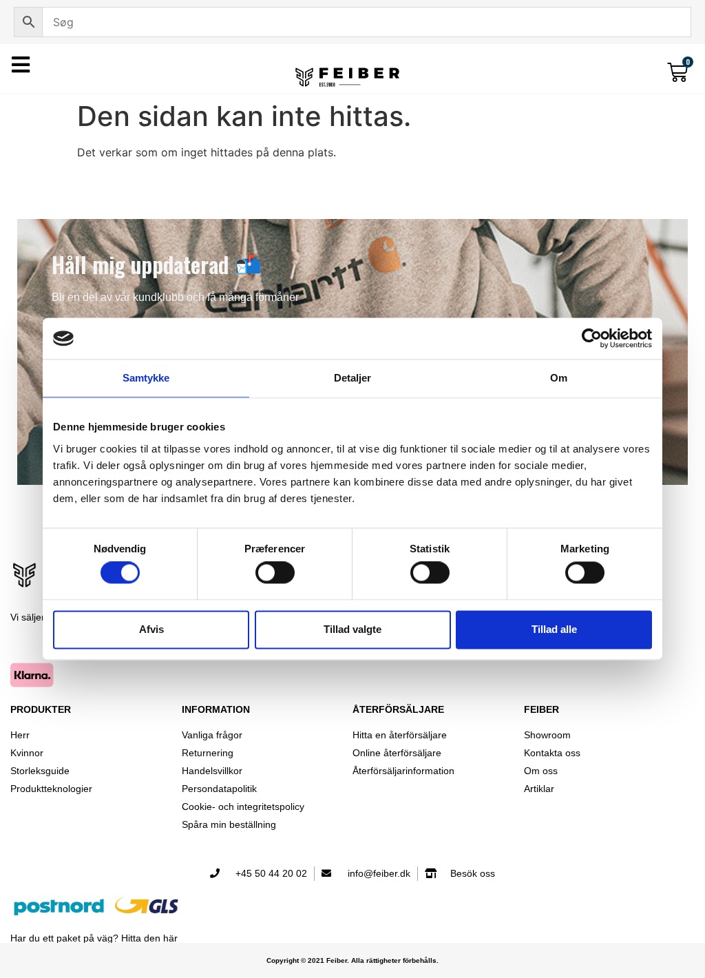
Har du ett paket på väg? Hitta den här (94, 938)
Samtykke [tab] (146, 378)
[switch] (275, 573)
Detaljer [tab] (353, 378)
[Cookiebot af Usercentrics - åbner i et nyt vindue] (592, 338)
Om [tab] (558, 378)
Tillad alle (554, 629)
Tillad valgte (352, 629)
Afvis (151, 629)
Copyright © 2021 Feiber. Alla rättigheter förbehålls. (352, 960)
